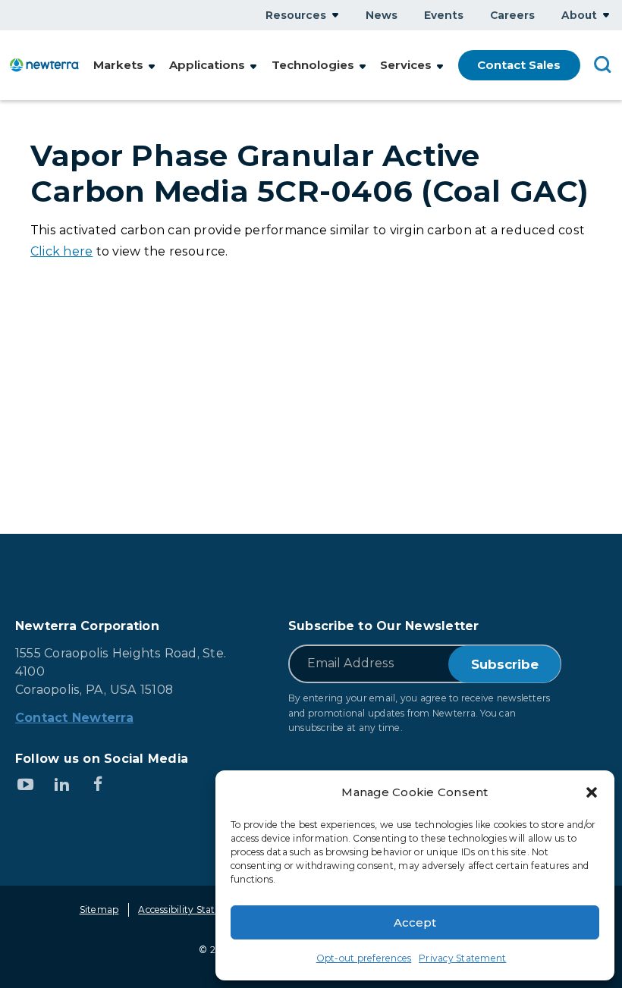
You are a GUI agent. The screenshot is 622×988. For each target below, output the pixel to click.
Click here (61, 251)
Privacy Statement (462, 958)
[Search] (603, 63)
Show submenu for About (606, 14)
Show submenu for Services (440, 66)
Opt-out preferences (364, 958)
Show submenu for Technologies (362, 66)
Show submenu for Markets (151, 66)
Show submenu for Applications (253, 66)
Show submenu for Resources (335, 14)
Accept (415, 922)
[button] (591, 792)
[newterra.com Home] (45, 65)
